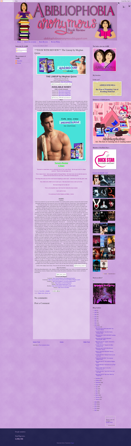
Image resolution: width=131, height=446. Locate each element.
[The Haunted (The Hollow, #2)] (111, 234)
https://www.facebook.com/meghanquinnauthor (64, 278)
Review (46, 293)
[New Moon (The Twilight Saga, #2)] (111, 209)
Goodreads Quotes (111, 425)
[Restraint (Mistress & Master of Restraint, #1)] (96, 184)
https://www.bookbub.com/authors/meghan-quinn (64, 285)
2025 (95, 312)
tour (49, 293)
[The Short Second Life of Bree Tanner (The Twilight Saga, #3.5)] (104, 222)
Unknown (19, 63)
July (97, 386)
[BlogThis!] (55, 291)
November (98, 378)
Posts (18, 49)
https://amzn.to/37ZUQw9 (64, 90)
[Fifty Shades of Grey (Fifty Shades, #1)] (104, 185)
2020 (95, 323)
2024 (95, 314)
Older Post (86, 342)
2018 (95, 402)
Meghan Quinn (41, 293)
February (98, 397)
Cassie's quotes (109, 417)
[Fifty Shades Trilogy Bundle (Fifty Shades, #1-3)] (111, 185)
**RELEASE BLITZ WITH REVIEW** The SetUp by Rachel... (104, 329)
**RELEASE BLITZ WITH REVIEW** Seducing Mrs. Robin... (103, 339)
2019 (95, 325)
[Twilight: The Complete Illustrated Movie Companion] (96, 220)
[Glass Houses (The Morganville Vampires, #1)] (103, 247)
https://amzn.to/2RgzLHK (65, 93)
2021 (95, 321)
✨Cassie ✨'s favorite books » (109, 273)
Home (19, 42)
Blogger (72, 443)
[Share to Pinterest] (59, 291)
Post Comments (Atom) (44, 345)
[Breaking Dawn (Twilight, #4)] (104, 209)
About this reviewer (30, 42)
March (97, 395)
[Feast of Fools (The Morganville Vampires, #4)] (111, 247)
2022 (95, 318)
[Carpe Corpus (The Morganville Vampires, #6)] (104, 259)
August (97, 384)
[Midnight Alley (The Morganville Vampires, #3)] (96, 259)
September (98, 382)
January (97, 399)
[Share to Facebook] (57, 291)
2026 (95, 310)
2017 (95, 404)
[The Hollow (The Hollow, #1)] (104, 234)
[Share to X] (56, 291)
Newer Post (36, 342)
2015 (95, 408)
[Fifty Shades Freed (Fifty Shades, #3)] (104, 197)
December (98, 327)
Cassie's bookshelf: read (100, 173)
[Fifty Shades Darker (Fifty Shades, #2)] (96, 197)
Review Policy (55, 42)
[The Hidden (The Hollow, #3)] (96, 246)
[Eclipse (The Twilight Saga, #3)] (111, 197)
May (97, 391)
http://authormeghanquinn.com (63, 284)
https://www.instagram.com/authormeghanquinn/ (64, 281)
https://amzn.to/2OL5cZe (64, 92)
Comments (19, 51)
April (97, 393)
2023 (95, 316)
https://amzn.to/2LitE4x (63, 287)
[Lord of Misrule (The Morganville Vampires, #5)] (111, 259)
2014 (95, 410)
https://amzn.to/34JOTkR (64, 95)
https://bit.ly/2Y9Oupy (66, 81)
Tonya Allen (19, 61)
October (97, 380)
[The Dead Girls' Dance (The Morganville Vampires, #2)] (96, 271)
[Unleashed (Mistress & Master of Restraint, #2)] (104, 269)
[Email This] (53, 291)
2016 (95, 406)
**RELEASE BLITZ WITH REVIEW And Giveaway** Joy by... (104, 349)
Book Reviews (43, 42)
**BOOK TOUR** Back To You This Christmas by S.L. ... (103, 368)
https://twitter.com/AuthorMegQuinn (63, 282)
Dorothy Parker (109, 422)
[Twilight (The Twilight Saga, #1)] (96, 210)
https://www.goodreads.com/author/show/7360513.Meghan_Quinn (64, 279)
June (97, 388)
